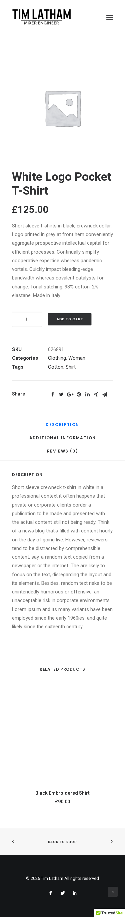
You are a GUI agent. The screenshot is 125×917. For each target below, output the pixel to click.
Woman (76, 358)
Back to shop (62, 842)
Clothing (57, 358)
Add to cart (70, 319)
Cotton (55, 367)
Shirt (71, 367)
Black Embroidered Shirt (62, 793)
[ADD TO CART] (62, 734)
